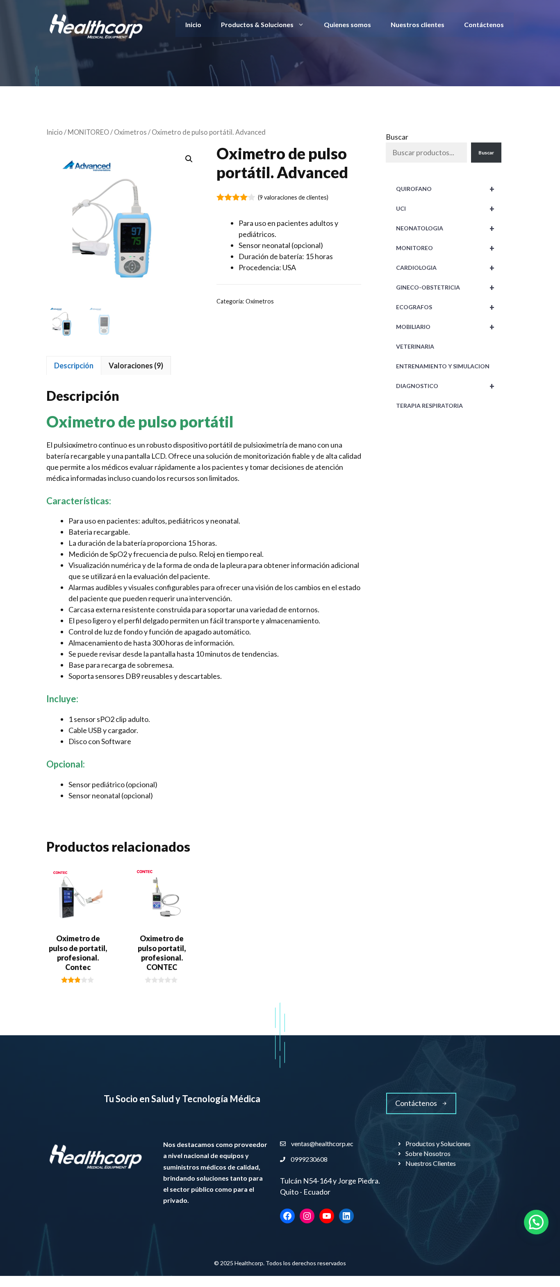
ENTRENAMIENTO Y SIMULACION (442, 366)
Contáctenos (484, 24)
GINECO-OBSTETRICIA (445, 287)
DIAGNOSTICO (445, 386)
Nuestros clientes (417, 24)
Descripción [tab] (73, 365)
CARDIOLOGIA (445, 268)
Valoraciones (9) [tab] (136, 365)
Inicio (193, 24)
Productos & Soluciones (257, 24)
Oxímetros (130, 132)
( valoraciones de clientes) (293, 197)
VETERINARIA (415, 346)
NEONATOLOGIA (445, 228)
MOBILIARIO (445, 327)
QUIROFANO (445, 189)
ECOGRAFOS (445, 307)
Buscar (397, 136)
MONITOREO (88, 132)
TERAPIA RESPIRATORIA (429, 405)
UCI (445, 209)
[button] (189, 159)
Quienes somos (347, 24)
